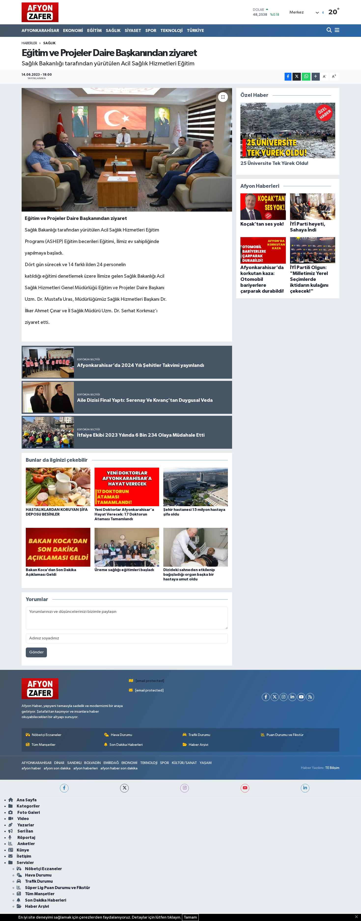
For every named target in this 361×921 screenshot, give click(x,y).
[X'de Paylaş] (296, 77)
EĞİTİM (94, 31)
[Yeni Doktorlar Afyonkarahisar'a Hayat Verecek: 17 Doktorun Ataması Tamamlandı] (127, 487)
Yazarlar (25, 825)
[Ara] (330, 30)
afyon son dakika (57, 768)
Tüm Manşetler (43, 745)
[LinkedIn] (292, 697)
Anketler (26, 844)
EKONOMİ (73, 31)
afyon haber (31, 768)
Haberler (29, 43)
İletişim (24, 856)
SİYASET (133, 31)
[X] (275, 697)
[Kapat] (358, 917)
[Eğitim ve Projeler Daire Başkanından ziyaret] (127, 149)
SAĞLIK (113, 31)
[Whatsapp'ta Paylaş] (306, 77)
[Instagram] (283, 697)
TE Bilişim (332, 768)
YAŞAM (206, 763)
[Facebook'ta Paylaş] (288, 77)
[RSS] (310, 697)
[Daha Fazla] (316, 77)
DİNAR (59, 763)
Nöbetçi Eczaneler (46, 735)
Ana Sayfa (27, 800)
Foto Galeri (28, 812)
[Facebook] (266, 697)
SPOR (150, 31)
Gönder (36, 652)
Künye (23, 850)
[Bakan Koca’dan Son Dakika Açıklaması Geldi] (58, 547)
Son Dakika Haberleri (126, 745)
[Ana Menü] (336, 30)
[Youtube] (301, 697)
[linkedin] (305, 788)
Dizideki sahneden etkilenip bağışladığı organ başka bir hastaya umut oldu (189, 574)
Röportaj (26, 837)
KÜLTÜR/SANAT (184, 763)
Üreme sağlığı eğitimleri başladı (124, 570)
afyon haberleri (85, 768)
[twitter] (124, 788)
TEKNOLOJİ (171, 31)
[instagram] (184, 788)
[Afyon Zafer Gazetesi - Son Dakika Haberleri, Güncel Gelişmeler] (40, 12)
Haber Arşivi (198, 745)
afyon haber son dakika (119, 768)
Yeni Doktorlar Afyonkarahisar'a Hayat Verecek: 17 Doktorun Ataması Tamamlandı (124, 514)
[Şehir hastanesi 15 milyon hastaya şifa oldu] (195, 487)
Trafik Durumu (199, 735)
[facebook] (64, 788)
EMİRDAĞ (111, 763)
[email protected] (150, 681)
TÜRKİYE (195, 31)
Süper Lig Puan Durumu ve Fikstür (57, 888)
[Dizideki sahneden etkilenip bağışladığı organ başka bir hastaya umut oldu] (195, 547)
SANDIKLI (74, 763)
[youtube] (245, 788)
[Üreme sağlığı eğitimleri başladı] (127, 547)
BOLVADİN (92, 763)
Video (23, 819)
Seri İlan (25, 831)
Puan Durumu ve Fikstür (285, 735)
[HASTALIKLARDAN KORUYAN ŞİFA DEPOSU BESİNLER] (58, 487)
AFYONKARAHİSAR (40, 31)
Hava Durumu (121, 735)
